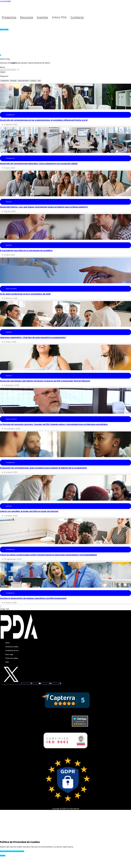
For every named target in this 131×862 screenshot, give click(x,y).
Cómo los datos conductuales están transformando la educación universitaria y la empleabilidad (48, 554)
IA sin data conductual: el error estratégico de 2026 (25, 294)
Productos (9, 17)
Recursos (26, 17)
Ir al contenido (5, 1)
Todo (39, 80)
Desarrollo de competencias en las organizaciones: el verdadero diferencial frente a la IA (44, 120)
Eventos (42, 17)
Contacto (77, 17)
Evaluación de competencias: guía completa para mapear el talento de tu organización (43, 467)
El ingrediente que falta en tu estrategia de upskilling (26, 250)
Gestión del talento (23, 80)
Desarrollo (13, 80)
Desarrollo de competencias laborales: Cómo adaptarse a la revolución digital (38, 163)
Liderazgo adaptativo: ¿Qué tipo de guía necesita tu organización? (33, 337)
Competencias (5, 80)
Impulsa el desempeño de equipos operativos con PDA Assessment (33, 598)
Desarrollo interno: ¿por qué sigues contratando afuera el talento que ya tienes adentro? (44, 207)
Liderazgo (33, 80)
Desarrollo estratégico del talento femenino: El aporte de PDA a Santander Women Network (45, 381)
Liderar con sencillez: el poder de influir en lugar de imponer (29, 511)
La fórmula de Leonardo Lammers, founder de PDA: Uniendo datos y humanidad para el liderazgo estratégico (54, 424)
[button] (4, 609)
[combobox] (9, 70)
